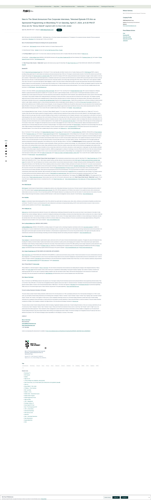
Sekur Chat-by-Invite (28, 412)
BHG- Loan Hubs (27, 390)
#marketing (78, 365)
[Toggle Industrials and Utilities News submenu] (100, 6)
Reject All (116, 497)
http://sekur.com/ (82, 179)
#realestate (68, 365)
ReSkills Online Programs (29, 395)
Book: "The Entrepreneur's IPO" (30, 407)
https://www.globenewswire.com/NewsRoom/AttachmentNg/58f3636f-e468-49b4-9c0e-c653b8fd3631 (68, 331)
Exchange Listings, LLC (29, 403)
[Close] (149, 497)
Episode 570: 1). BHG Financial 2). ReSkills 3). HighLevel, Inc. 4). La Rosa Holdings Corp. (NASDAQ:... (36, 357)
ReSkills (26, 376)
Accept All (124, 497)
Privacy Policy (43, 498)
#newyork (38, 365)
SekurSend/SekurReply (29, 410)
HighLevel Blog (27, 399)
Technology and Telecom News (107, 6)
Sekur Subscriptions (28, 418)
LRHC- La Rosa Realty (29, 408)
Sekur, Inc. (26, 384)
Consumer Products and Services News (43, 6)
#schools (63, 365)
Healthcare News (80, 6)
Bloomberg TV (27, 373)
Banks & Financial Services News (68, 6)
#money (47, 365)
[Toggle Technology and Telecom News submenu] (115, 6)
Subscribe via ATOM (127, 38)
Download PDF (126, 35)
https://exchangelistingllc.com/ (72, 247)
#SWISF (83, 365)
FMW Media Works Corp (46, 29)
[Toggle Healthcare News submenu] (85, 6)
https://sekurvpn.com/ (92, 179)
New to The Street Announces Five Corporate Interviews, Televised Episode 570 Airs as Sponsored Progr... (35, 353)
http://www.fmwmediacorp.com (129, 25)
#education (57, 365)
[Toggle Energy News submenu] (60, 6)
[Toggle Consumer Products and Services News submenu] (52, 6)
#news (43, 365)
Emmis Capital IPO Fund (29, 405)
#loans (52, 365)
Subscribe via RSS (127, 37)
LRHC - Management (28, 401)
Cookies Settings (107, 497)
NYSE (25, 422)
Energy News (56, 6)
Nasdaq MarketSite (28, 420)
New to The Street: (29, 277)
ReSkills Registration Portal (30, 397)
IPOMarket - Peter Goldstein (30, 388)
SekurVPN (26, 414)
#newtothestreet (25, 365)
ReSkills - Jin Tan (27, 391)
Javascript (125, 40)
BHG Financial (27, 375)
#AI (73, 365)
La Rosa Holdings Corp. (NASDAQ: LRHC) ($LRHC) (34, 380)
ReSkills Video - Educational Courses (31, 393)
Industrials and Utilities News (93, 6)
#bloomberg (32, 365)
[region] (75, 497)
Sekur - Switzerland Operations (30, 416)
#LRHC (87, 365)
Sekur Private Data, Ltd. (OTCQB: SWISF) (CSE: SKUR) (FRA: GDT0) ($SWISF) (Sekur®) (42, 382)
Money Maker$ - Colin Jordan (30, 386)
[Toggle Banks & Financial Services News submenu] (76, 6)
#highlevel (92, 365)
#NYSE (97, 365)
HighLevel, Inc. (27, 378)
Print (124, 33)
